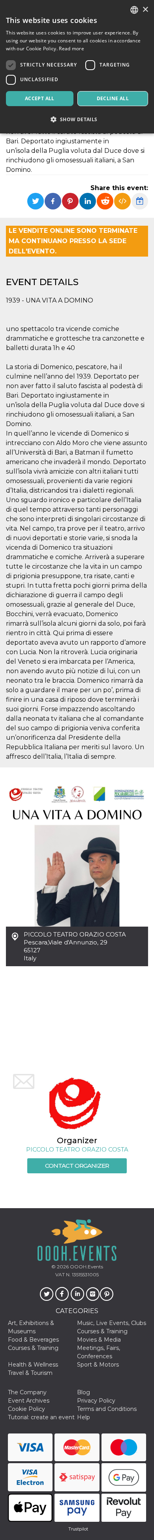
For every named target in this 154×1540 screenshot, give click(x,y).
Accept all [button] (39, 98)
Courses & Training (102, 1331)
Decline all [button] (113, 98)
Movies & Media (99, 1339)
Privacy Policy (96, 1400)
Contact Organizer (77, 1165)
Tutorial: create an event (41, 1417)
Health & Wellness (33, 1364)
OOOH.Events (86, 1267)
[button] (77, 119)
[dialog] (77, 66)
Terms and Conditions (107, 1408)
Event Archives (28, 1400)
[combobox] (134, 10)
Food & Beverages (33, 1339)
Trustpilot (78, 1529)
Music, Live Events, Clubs (111, 1323)
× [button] (145, 10)
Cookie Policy (26, 1408)
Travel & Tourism (30, 1372)
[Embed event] (122, 201)
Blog (83, 1392)
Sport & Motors (98, 1364)
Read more (71, 48)
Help (83, 1417)
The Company (27, 1392)
